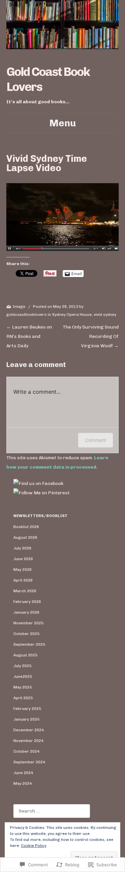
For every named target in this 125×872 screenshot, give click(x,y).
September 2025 (29, 644)
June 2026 (23, 558)
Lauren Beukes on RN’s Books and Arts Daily (29, 336)
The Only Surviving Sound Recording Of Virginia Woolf (91, 336)
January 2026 (26, 612)
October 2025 (26, 633)
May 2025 (22, 687)
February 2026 (27, 601)
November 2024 (28, 740)
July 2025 (22, 665)
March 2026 (24, 591)
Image (19, 306)
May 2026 (22, 569)
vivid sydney (105, 314)
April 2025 (23, 698)
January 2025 (26, 719)
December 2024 (28, 730)
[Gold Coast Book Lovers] (62, 24)
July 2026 (22, 548)
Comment (95, 440)
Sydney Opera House (72, 314)
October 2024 (26, 751)
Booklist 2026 (26, 526)
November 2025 (28, 623)
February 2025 (27, 708)
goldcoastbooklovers (26, 314)
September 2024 (29, 762)
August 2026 (25, 537)
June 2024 (23, 772)
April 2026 (23, 580)
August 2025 (25, 655)
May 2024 (22, 783)
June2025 (22, 676)
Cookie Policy (33, 845)
